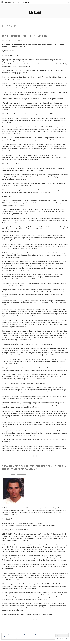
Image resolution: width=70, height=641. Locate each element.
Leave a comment (22, 40)
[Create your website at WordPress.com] (35, 2)
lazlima (14, 40)
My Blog (35, 12)
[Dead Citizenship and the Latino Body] (35, 455)
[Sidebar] (67, 8)
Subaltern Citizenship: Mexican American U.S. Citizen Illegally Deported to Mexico (34, 467)
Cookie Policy (38, 638)
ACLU (8, 519)
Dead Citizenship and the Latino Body (24, 36)
